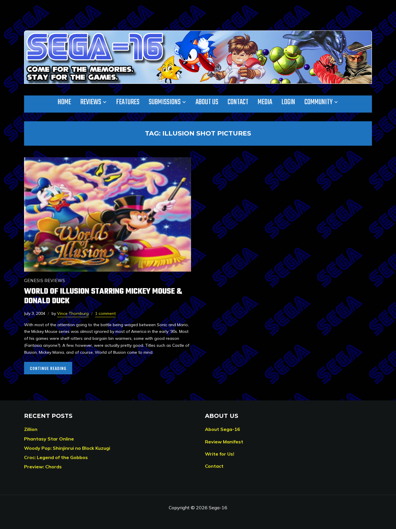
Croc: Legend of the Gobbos (56, 457)
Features (127, 102)
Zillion (30, 429)
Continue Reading (48, 368)
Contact (238, 102)
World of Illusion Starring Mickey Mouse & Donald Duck (103, 296)
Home (64, 102)
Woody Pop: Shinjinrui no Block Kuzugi (67, 448)
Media (265, 102)
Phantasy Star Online (49, 439)
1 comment (105, 313)
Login (288, 102)
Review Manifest (224, 442)
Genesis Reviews (44, 280)
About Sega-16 (222, 429)
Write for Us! (219, 454)
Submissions (165, 102)
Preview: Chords (43, 467)
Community (318, 102)
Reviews (90, 102)
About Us (207, 102)
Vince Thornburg (73, 313)
